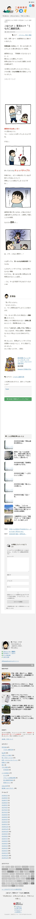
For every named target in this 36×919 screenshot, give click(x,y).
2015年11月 (5, 829)
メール (9, 581)
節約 (12, 883)
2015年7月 (5, 838)
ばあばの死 (5, 786)
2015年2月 (5, 850)
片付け (28, 881)
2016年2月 (5, 822)
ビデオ (26, 871)
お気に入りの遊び (7, 755)
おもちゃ (18, 869)
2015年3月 (5, 848)
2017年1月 (5, 812)
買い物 (26, 883)
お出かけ (25, 869)
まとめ (5, 775)
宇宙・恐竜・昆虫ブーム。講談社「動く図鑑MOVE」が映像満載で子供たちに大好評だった (22, 675)
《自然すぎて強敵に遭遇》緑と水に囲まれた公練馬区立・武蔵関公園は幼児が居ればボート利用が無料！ (22, 707)
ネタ (21, 871)
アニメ (32, 866)
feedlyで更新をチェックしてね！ (19, 399)
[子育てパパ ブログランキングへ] (18, 903)
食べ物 (21, 885)
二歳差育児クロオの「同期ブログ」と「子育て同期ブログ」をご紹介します (22, 518)
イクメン (21, 35)
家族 (13, 878)
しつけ (4, 871)
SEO (12, 866)
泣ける (19, 881)
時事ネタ (4, 762)
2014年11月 (5, 858)
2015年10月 (5, 831)
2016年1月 (5, 824)
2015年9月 (5, 834)
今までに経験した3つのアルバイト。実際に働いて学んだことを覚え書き (22, 718)
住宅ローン (6, 876)
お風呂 (32, 869)
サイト (9, 587)
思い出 (23, 878)
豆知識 (21, 883)
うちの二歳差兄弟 (18, 377)
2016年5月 (5, 817)
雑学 (13, 885)
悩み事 (3, 753)
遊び (32, 883)
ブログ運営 (5, 767)
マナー (12, 874)
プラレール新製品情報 (9, 778)
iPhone (8, 866)
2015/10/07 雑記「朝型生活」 (17, 534)
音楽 (17, 885)
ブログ (32, 871)
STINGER (6, 769)
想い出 (28, 878)
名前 (9, 575)
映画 (3, 881)
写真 (12, 876)
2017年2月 (5, 810)
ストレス (10, 871)
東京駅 (10, 881)
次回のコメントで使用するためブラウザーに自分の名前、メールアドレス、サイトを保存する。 (18, 596)
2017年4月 (5, 807)
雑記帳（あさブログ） (8, 788)
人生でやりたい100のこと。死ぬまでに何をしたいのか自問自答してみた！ (22, 686)
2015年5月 (5, 843)
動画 (17, 876)
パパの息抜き (5, 773)
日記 (26, 35)
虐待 (16, 883)
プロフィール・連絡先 (9, 651)
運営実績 (4, 885)
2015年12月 (5, 826)
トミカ (17, 871)
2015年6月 (5, 841)
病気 (32, 881)
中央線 (27, 874)
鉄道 (9, 885)
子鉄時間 (4, 878)
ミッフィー (20, 874)
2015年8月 (5, 836)
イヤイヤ (12, 869)
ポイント (5, 874)
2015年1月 (5, 853)
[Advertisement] (17, 92)
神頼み (8, 883)
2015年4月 (5, 846)
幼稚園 (18, 878)
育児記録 (4, 747)
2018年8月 (5, 798)
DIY (3, 866)
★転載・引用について (7, 739)
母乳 (15, 881)
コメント (10, 556)
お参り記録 (6, 657)
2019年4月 (5, 795)
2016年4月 (5, 819)
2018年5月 (5, 805)
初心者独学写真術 (8, 780)
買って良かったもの (7, 757)
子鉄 (32, 876)
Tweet (7, 389)
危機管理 (23, 876)
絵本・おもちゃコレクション (10, 760)
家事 (10, 878)
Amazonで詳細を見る (24, 369)
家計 (3, 765)
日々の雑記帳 (6, 655)
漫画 (30, 35)
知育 (3, 883)
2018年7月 (5, 800)
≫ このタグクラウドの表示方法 (12, 889)
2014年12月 (5, 855)
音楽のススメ (7, 782)
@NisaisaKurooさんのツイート (10, 661)
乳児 (32, 874)
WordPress (25, 866)
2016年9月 (5, 814)
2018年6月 (5, 802)
